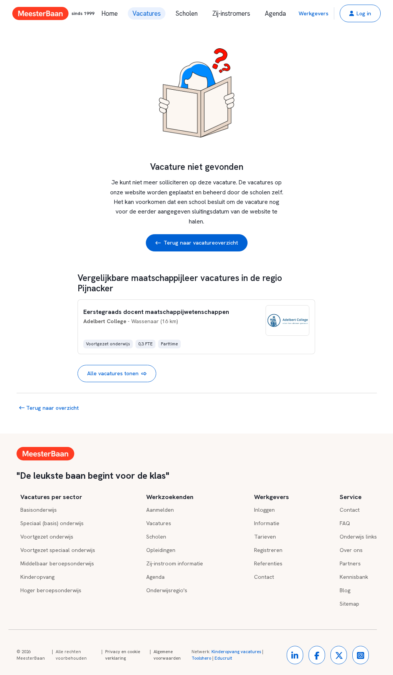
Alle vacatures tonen (113, 373)
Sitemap (349, 603)
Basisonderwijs (38, 509)
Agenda (275, 13)
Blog (345, 590)
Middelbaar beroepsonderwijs (57, 563)
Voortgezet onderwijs (46, 536)
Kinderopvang (37, 576)
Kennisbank (354, 576)
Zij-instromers (231, 13)
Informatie (266, 523)
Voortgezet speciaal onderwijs (57, 550)
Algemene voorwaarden (167, 655)
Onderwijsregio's (166, 590)
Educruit (223, 658)
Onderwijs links (358, 536)
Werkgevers (314, 13)
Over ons (351, 550)
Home (109, 13)
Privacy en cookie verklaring (122, 655)
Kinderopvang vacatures (236, 651)
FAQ (345, 523)
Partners (350, 563)
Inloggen (264, 509)
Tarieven (265, 536)
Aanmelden (160, 509)
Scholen (186, 13)
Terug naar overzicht (52, 407)
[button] (360, 13)
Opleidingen (160, 550)
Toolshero (201, 658)
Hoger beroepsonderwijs (50, 590)
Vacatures (146, 13)
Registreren (268, 550)
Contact (264, 576)
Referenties (268, 563)
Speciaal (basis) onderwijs (52, 523)
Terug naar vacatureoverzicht (200, 242)
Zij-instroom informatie (174, 563)
